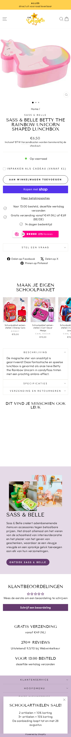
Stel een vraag (35, 247)
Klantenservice (34, 679)
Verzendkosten (29, 142)
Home (34, 109)
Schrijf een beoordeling (35, 607)
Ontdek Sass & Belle (27, 562)
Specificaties (35, 383)
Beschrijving (35, 352)
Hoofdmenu (34, 688)
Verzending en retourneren (35, 390)
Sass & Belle (35, 115)
